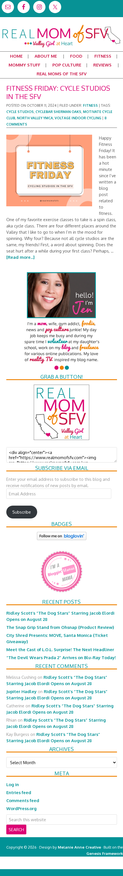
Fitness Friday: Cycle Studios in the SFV (58, 92)
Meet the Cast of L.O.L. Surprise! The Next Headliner (60, 649)
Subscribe (21, 511)
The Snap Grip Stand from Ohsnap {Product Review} (60, 627)
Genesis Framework (104, 853)
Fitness (90, 105)
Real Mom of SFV (61, 27)
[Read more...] (20, 257)
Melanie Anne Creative (79, 847)
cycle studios (20, 112)
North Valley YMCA (35, 118)
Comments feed (22, 800)
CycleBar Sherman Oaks (58, 112)
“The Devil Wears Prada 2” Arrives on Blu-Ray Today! (61, 657)
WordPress (98, 865)
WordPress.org (21, 808)
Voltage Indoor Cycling (78, 118)
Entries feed (18, 792)
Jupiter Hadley (21, 691)
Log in (12, 784)
